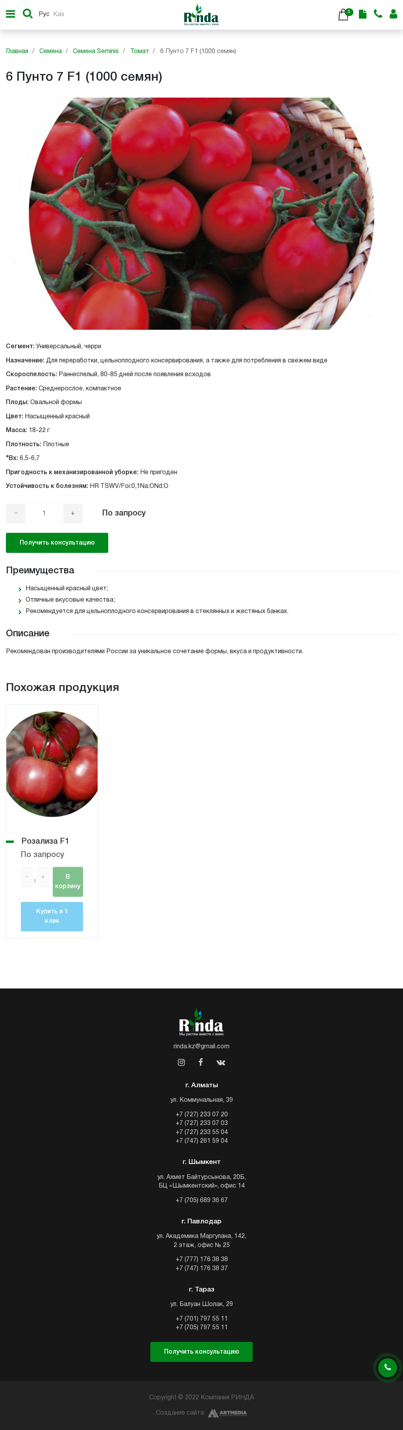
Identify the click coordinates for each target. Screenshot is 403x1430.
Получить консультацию (57, 543)
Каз (58, 14)
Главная (17, 51)
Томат (139, 51)
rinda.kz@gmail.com (201, 1046)
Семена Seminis (96, 51)
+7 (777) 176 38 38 (202, 1259)
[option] (201, 214)
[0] (343, 14)
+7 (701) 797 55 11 (202, 1319)
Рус (44, 14)
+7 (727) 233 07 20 (202, 1115)
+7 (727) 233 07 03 (202, 1123)
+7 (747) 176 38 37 (202, 1268)
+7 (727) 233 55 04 (202, 1132)
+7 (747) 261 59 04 (202, 1141)
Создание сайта (180, 1413)
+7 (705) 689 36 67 (202, 1200)
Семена (50, 51)
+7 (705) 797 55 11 (202, 1327)
